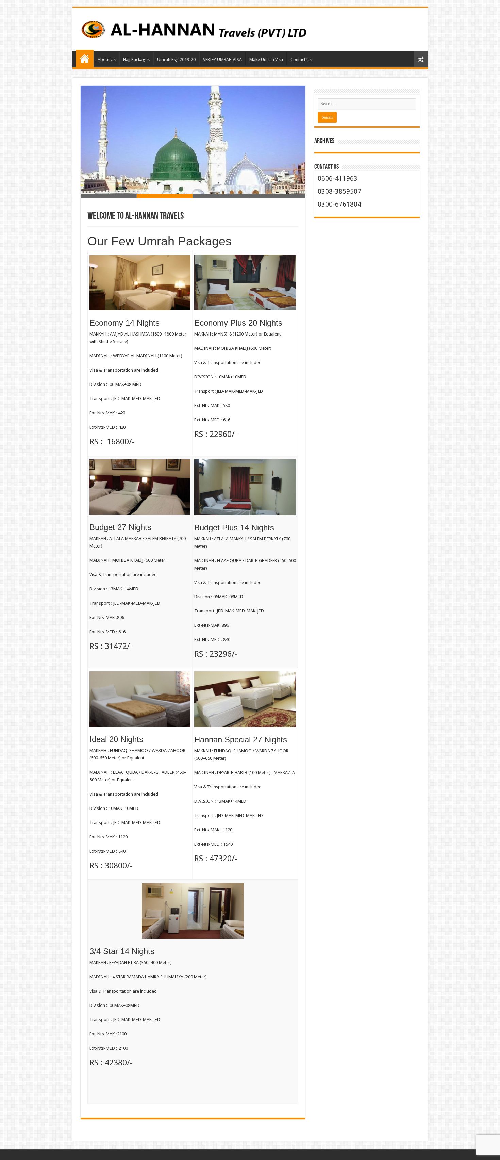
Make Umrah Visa (266, 59)
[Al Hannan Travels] (250, 28)
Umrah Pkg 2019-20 (176, 59)
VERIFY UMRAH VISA (222, 59)
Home (85, 58)
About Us (107, 59)
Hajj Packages (136, 59)
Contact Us (301, 59)
